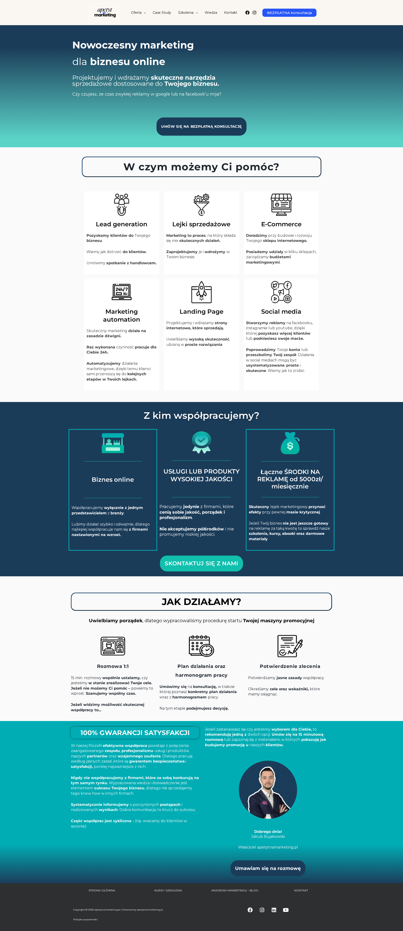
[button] (289, 13)
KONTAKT (301, 890)
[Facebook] (247, 12)
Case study (162, 12)
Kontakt (230, 12)
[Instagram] (254, 12)
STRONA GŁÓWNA (102, 890)
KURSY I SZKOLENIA (168, 890)
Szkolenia (186, 12)
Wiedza (211, 12)
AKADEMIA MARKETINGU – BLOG (234, 890)
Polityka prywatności (85, 919)
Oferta (136, 12)
